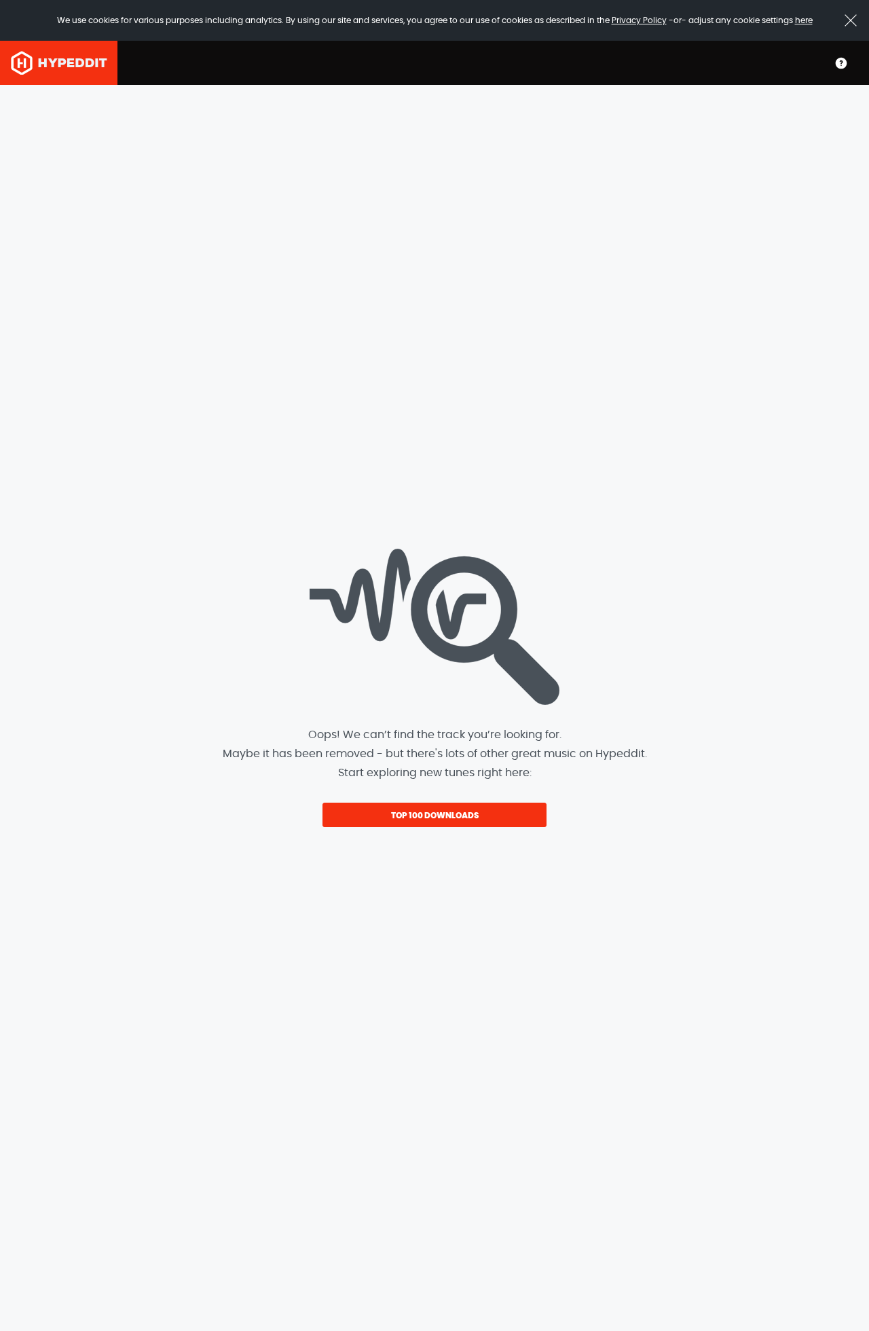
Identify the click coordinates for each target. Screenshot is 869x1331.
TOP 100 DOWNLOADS (435, 816)
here (804, 20)
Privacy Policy (639, 20)
